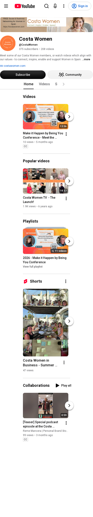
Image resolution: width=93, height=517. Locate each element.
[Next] (69, 116)
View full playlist (33, 266)
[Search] (46, 6)
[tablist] (46, 84)
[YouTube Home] (24, 6)
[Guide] (6, 6)
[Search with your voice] (55, 6)
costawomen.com (14, 65)
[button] (63, 84)
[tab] (28, 84)
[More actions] (66, 134)
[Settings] (63, 6)
